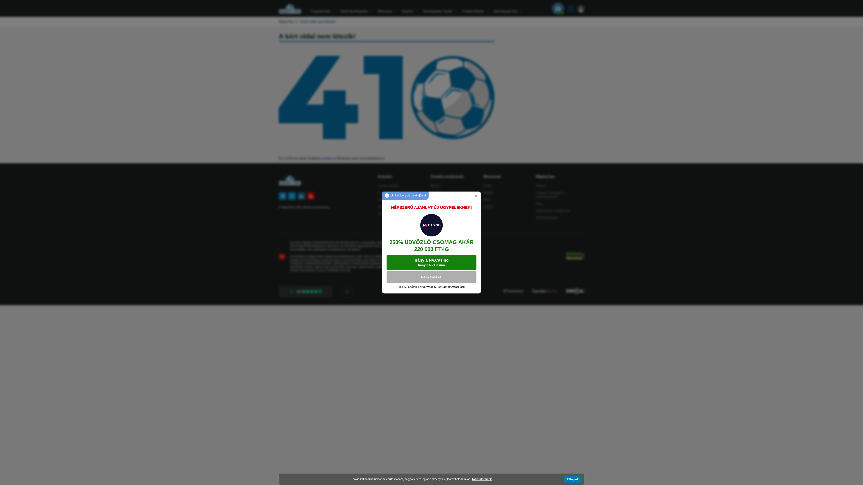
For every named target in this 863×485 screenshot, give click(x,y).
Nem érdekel (431, 277)
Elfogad (572, 479)
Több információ (482, 479)
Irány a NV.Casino (432, 262)
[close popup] (476, 196)
